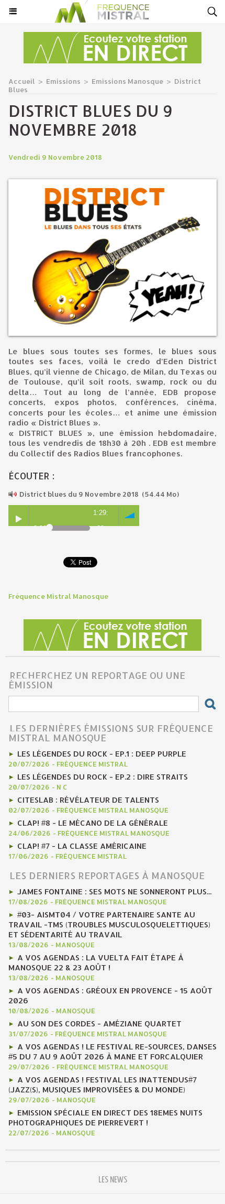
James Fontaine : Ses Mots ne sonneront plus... (114, 891)
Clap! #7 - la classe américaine (82, 846)
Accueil (21, 81)
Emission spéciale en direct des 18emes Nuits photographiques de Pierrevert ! (105, 1118)
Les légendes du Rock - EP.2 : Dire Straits (102, 777)
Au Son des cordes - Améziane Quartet (99, 1023)
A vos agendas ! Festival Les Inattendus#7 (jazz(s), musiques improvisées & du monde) (102, 1084)
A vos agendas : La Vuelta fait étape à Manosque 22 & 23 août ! (96, 962)
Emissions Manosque (127, 81)
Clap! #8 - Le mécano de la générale (92, 823)
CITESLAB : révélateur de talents (88, 800)
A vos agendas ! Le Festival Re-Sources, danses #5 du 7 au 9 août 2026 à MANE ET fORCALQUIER (112, 1051)
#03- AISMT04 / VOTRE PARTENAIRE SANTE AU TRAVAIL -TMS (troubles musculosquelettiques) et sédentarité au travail (109, 924)
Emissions (63, 81)
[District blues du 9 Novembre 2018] (112, 183)
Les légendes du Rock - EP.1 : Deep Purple (101, 754)
